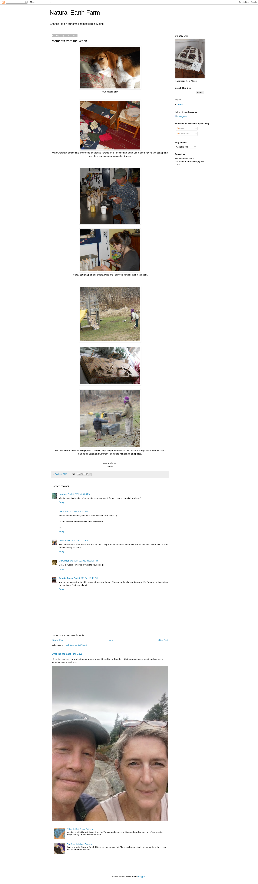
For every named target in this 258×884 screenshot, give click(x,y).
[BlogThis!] (81, 474)
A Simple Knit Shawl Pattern (80, 829)
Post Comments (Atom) (76, 645)
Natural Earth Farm (75, 12)
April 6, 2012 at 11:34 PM (76, 540)
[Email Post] (73, 474)
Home (110, 640)
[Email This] (78, 474)
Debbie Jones (66, 578)
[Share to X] (84, 474)
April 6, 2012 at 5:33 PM (79, 494)
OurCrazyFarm (66, 561)
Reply (61, 502)
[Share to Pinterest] (90, 474)
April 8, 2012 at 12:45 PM (86, 578)
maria (61, 511)
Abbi (61, 540)
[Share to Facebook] (87, 474)
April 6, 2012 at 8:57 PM (76, 511)
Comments (184, 133)
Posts (181, 128)
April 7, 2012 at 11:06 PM (86, 561)
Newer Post (57, 640)
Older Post (163, 640)
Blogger (141, 876)
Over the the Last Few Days (67, 653)
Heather (63, 494)
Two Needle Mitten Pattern (79, 844)
